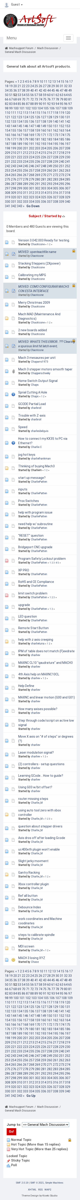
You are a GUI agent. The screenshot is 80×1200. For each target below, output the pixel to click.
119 (61, 112)
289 (25, 184)
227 (49, 157)
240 (61, 161)
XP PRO (23, 570)
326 (49, 197)
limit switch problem (32, 593)
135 (25, 121)
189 (19, 144)
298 (13, 188)
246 (31, 166)
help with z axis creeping (35, 639)
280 (37, 179)
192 (37, 144)
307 (67, 188)
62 (57, 95)
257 (31, 170)
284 (61, 179)
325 (43, 197)
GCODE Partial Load (32, 404)
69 (19, 99)
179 (25, 139)
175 (67, 135)
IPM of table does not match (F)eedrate (46, 651)
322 (25, 197)
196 (61, 144)
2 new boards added (32, 330)
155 (13, 130)
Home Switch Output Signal (38, 381)
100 (16, 108)
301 (31, 188)
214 (37, 153)
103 (34, 108)
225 (37, 157)
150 (49, 126)
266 (19, 175)
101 (22, 108)
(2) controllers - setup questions (41, 764)
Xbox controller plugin (33, 884)
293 (49, 184)
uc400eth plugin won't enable (39, 849)
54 (23, 95)
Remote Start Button (33, 628)
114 (31, 112)
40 (32, 90)
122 (13, 117)
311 (25, 193)
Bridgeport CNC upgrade (35, 547)
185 (61, 139)
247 (37, 166)
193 (43, 144)
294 (55, 184)
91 (44, 104)
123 (19, 117)
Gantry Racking (29, 872)
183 (49, 139)
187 (7, 144)
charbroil (36, 407)
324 (37, 197)
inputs (22, 489)
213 (31, 153)
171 (43, 135)
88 (32, 104)
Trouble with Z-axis (32, 415)
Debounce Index (29, 907)
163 (61, 130)
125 (31, 117)
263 (67, 170)
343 (19, 206)
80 (66, 99)
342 (13, 206)
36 (15, 90)
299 (19, 188)
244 (19, 166)
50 (6, 95)
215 (43, 153)
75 (44, 99)
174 (61, 135)
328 (61, 197)
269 (37, 175)
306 (61, 188)
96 (66, 104)
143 (7, 126)
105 (46, 108)
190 (25, 144)
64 (66, 95)
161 (49, 130)
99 (11, 108)
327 (55, 197)
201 (25, 148)
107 (58, 108)
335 (37, 201)
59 (44, 95)
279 (31, 179)
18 (6, 86)
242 (7, 166)
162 (55, 130)
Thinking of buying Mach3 (36, 466)
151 (55, 126)
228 (55, 157)
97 (70, 104)
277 (19, 179)
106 (52, 108)
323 (31, 197)
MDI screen (26, 946)
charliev (35, 655)
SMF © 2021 (37, 1182)
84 (15, 104)
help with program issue (35, 512)
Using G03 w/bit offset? (35, 787)
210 (13, 153)
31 (61, 86)
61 (53, 95)
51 (11, 95)
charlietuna (37, 643)
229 (61, 157)
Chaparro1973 (39, 361)
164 (67, 130)
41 (36, 90)
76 (49, 99)
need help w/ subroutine (35, 524)
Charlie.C (36, 447)
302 (37, 188)
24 (32, 86)
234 (25, 161)
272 (55, 175)
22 (23, 86)
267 (25, 175)
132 (7, 121)
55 (28, 95)
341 (7, 206)
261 (55, 170)
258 (37, 170)
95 (61, 104)
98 (6, 108)
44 (49, 90)
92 (49, 104)
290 (31, 184)
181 (37, 139)
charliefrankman (41, 458)
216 (49, 153)
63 (61, 95)
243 (13, 166)
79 (61, 99)
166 (13, 135)
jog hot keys (26, 454)
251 (61, 166)
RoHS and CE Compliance (36, 582)
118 (55, 112)
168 (25, 135)
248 (43, 166)
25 (36, 86)
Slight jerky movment (33, 861)
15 (62, 81)
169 (31, 135)
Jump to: (14, 1125)
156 (19, 130)
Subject (35, 216)
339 (61, 201)
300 (25, 188)
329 (67, 197)
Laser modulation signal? (36, 752)
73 (36, 99)
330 (7, 201)
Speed (22, 427)
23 (28, 86)
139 (49, 121)
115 (37, 112)
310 (19, 193)
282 (49, 179)
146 (25, 126)
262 (61, 170)
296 (67, 184)
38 (23, 90)
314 (43, 193)
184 (55, 139)
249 (49, 166)
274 (67, 175)
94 (57, 104)
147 (31, 126)
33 (70, 86)
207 (61, 148)
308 (7, 193)
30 (57, 86)
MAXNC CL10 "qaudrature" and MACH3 (45, 662)
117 (49, 112)
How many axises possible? (37, 709)
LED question (27, 616)
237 (43, 161)
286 (7, 184)
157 (25, 130)
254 (13, 170)
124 (25, 117)
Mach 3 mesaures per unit (37, 357)
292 (43, 184)
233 (19, 161)
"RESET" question (31, 535)
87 (28, 104)
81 (70, 99)
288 (19, 184)
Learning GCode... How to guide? (40, 775)
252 (67, 166)
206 (55, 148)
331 (13, 201)
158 (31, 130)
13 (54, 81)
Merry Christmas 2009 (34, 302)
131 (67, 117)
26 (40, 86)
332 (19, 201)
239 (55, 161)
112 (19, 112)
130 (61, 117)
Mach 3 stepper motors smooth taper (45, 369)
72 (32, 99)
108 (64, 108)
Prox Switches (28, 501)
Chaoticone (38, 244)
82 (6, 104)
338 (55, 201)
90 (40, 104)
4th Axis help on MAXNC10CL (38, 674)
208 (67, 148)
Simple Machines (54, 1182)
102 (28, 108)
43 (44, 90)
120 (67, 112)
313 (37, 193)
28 (49, 86)
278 (25, 179)
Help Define (26, 686)
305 (55, 188)
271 (49, 175)
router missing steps (33, 799)
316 (55, 193)
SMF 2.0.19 (22, 1182)
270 (43, 175)
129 (55, 117)
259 (43, 170)
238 (49, 161)
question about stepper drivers (40, 826)
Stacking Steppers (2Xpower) (39, 263)
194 (49, 144)
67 (11, 99)
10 (41, 81)
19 (11, 86)
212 (25, 153)
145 (19, 126)
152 (61, 126)
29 (53, 86)
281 (43, 179)
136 (31, 121)
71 (28, 99)
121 (7, 117)
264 (7, 175)
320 (13, 197)
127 (43, 117)
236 (37, 161)
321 (19, 197)
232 (13, 161)
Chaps (35, 384)
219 (67, 153)
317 (61, 193)
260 (49, 170)
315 (49, 193)
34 (6, 90)
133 (13, 121)
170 (37, 135)
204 (43, 148)
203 (37, 148)
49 (70, 90)
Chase (35, 961)
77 (53, 99)
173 (55, 135)
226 (43, 157)
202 (31, 148)
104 (40, 108)
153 (67, 126)
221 (13, 157)
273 (61, 175)
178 (19, 139)
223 (25, 157)
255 (19, 170)
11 (45, 81)
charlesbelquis (39, 431)
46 (57, 90)
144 (13, 126)
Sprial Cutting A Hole (32, 392)
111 (13, 112)
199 (13, 148)
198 (7, 148)
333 (25, 201)
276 (13, 179)
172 (49, 135)
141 (61, 121)
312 (31, 193)
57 (36, 95)
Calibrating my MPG (32, 275)
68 (15, 99)
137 (37, 121)
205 (49, 148)
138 (43, 121)
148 (37, 126)
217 (55, 153)
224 (31, 157)
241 (67, 161)
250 (55, 166)
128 (49, 117)
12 (50, 81)
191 (31, 144)
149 (43, 126)
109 (70, 108)
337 (49, 201)
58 (40, 95)
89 (36, 104)
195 (55, 144)
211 (19, 153)
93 (53, 104)
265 (13, 175)
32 (66, 86)
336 (43, 201)
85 (19, 104)
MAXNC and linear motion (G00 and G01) (46, 697)
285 (67, 179)
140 (55, 121)
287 (13, 184)
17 (71, 81)
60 (49, 95)
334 (31, 201)
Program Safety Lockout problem (42, 558)
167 (19, 135)
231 (7, 161)
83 (11, 104)
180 (31, 139)
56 (32, 95)
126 (37, 117)
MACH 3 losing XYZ (31, 958)
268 (31, 175)
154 (7, 130)
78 (57, 99)
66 (6, 99)
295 (61, 184)
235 (31, 161)
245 (25, 166)
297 (7, 188)
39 (28, 90)
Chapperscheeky (40, 373)
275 (7, 179)
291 (37, 184)
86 (23, 104)
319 (7, 197)
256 (25, 170)
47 (61, 90)
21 (19, 86)
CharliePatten (39, 481)
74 (40, 99)
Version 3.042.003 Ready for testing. (44, 240)
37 (19, 90)
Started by (53, 216)
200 (19, 148)
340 (67, 201)
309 (13, 193)
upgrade (24, 605)
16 (66, 81)
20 (15, 86)
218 (61, 153)
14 (58, 81)
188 (13, 144)
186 (67, 139)
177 (13, 139)
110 (7, 112)
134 (19, 121)
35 (11, 90)
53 (19, 95)
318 (67, 193)
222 (19, 157)
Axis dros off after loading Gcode (41, 838)
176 (7, 139)
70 (23, 99)
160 (43, 130)
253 (7, 170)
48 (66, 90)
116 (43, 112)
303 (43, 188)
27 (44, 86)
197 (67, 144)
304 (49, 188)
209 (7, 153)
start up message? (32, 478)
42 (40, 90)
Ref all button (28, 895)
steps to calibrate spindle (36, 935)
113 (25, 112)
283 (55, 179)
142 (67, 121)
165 (7, 135)
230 (67, 157)
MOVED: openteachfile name (37, 252)
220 (7, 157)
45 (53, 90)
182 (43, 139)
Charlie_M (37, 802)
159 (37, 130)
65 (70, 95)
